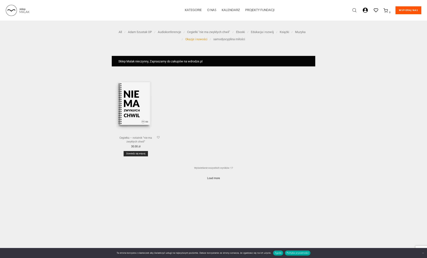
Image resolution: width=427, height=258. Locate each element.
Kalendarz (231, 10)
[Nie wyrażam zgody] (422, 253)
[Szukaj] (354, 10)
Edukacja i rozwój (262, 32)
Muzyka (300, 32)
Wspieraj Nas (408, 10)
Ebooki (240, 32)
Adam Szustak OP (140, 32)
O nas (211, 10)
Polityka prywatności (298, 252)
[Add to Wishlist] (158, 137)
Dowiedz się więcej (135, 153)
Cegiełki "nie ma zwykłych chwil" (208, 32)
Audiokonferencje (169, 32)
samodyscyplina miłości (229, 39)
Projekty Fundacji (259, 10)
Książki (284, 32)
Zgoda (278, 252)
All (120, 32)
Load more (213, 178)
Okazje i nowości (196, 39)
